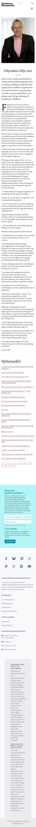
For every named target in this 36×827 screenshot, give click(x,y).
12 (31, 463)
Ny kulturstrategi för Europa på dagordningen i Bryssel (16, 420)
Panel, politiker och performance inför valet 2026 (17, 454)
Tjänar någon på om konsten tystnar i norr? (15, 377)
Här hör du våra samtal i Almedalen (12, 373)
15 (9, 466)
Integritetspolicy (6, 625)
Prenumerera (10, 541)
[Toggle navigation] (31, 9)
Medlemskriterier (7, 603)
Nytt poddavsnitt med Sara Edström (13, 405)
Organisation (5, 621)
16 (12, 466)
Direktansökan (6, 607)
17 (15, 466)
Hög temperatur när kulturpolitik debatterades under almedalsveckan (16, 382)
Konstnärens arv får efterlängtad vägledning (15, 446)
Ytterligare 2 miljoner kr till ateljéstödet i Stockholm (17, 436)
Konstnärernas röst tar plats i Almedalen (14, 401)
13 (3, 466)
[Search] (32, 3)
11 (28, 463)
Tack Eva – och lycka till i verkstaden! (13, 450)
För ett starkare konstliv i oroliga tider (13, 458)
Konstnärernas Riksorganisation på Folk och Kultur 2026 (17, 441)
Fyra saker (4, 409)
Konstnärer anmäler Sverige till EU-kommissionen (17, 387)
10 (25, 463)
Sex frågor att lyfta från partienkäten (13, 397)
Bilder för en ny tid (7, 432)
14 (6, 466)
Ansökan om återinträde (9, 611)
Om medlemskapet (7, 600)
